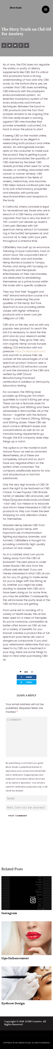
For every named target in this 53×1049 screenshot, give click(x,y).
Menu (45, 9)
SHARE (26, 677)
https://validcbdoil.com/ (30, 351)
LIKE (28, 672)
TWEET (26, 682)
